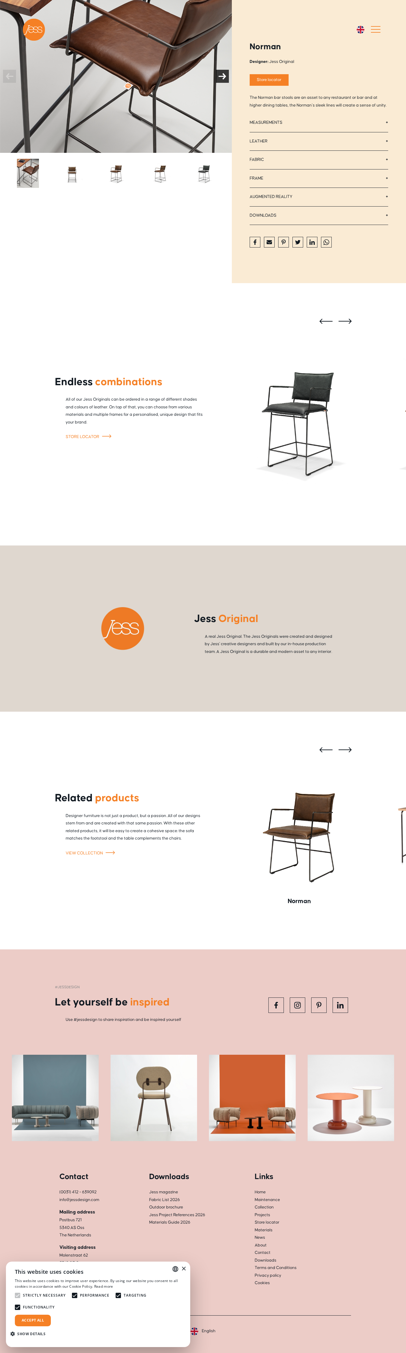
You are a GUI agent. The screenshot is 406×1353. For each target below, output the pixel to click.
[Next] (222, 76)
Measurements (266, 122)
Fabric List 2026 (164, 1200)
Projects (262, 1215)
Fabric (257, 160)
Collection (264, 1207)
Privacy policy (268, 1275)
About (261, 1245)
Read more (103, 1286)
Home (260, 1192)
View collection (85, 853)
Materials (264, 1230)
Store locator (269, 80)
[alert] (98, 1304)
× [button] (183, 1269)
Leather (258, 141)
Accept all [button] (33, 1320)
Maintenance (267, 1200)
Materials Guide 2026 (169, 1222)
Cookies (262, 1283)
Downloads (263, 215)
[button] (30, 1334)
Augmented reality (271, 197)
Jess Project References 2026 (177, 1215)
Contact (262, 1253)
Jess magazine (163, 1192)
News (260, 1237)
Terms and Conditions (276, 1268)
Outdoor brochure (166, 1207)
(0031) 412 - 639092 (78, 1192)
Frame (256, 178)
